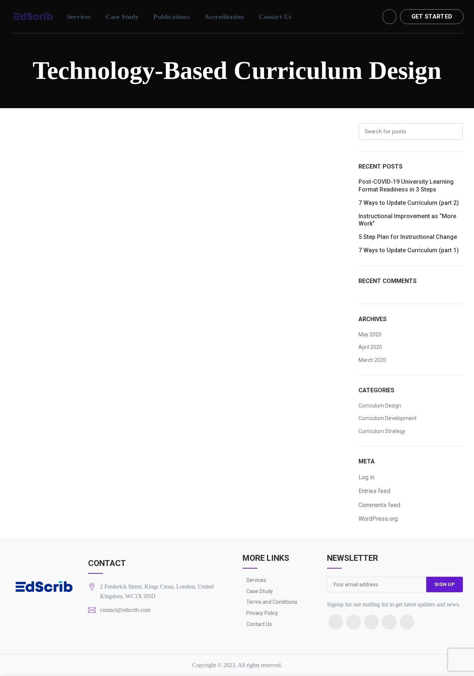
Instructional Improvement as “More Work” (407, 220)
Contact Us (259, 624)
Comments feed (379, 505)
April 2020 (370, 347)
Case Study (259, 591)
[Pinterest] (389, 622)
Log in (366, 477)
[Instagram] (371, 622)
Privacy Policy (262, 613)
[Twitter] (353, 622)
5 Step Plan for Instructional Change (407, 236)
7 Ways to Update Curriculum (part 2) (408, 202)
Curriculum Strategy (381, 431)
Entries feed (374, 490)
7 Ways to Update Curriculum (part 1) (408, 250)
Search (453, 131)
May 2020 (369, 334)
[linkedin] (407, 622)
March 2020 (372, 360)
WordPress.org (378, 518)
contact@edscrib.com (125, 610)
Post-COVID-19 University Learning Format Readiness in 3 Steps (406, 185)
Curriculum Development (387, 418)
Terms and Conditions (271, 602)
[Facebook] (335, 622)
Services (256, 580)
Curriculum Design (379, 406)
